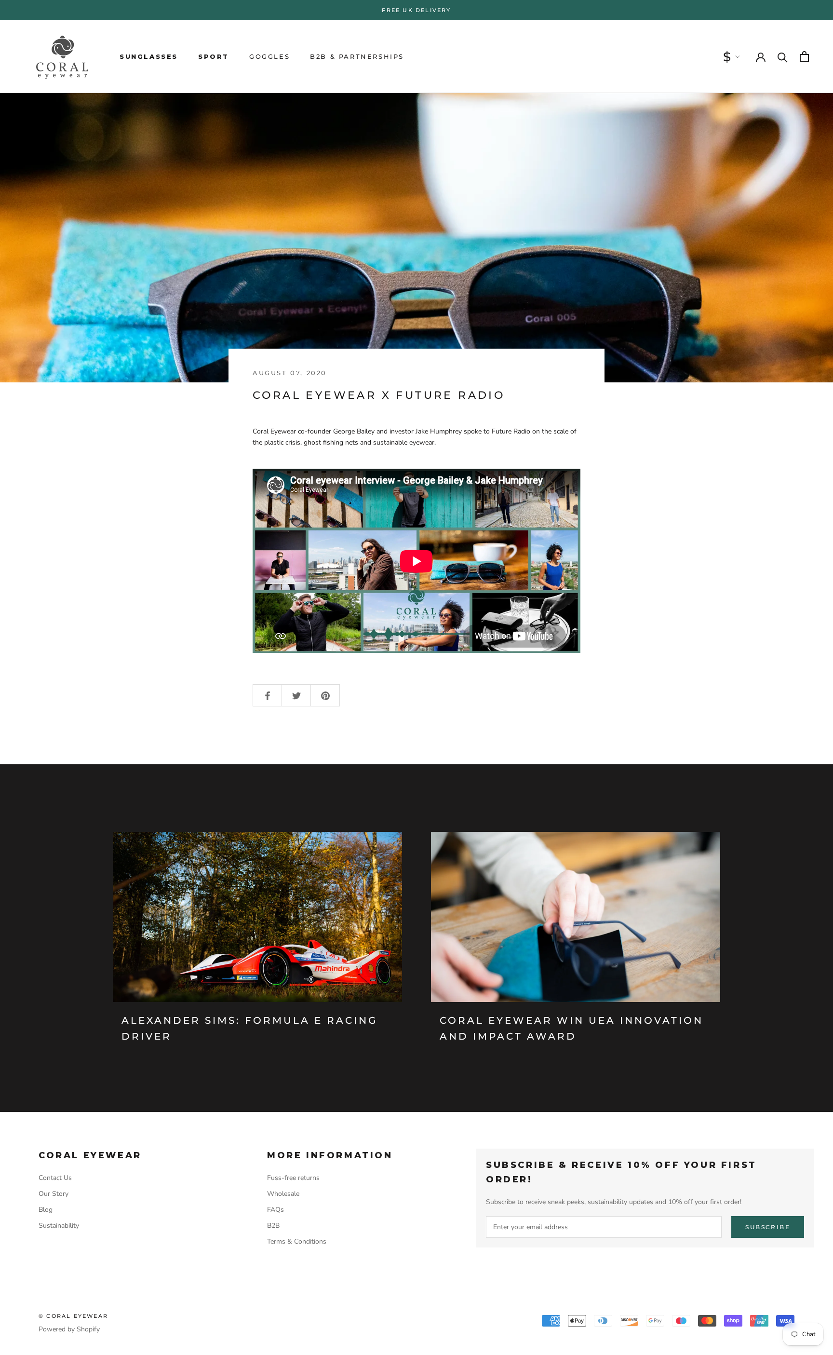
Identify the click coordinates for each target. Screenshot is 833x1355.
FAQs (275, 1209)
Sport (213, 56)
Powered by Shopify (69, 1329)
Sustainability (59, 1225)
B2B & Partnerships (357, 56)
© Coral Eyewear (73, 1316)
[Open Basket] (804, 56)
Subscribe (767, 1227)
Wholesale (283, 1193)
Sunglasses (149, 56)
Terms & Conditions (296, 1241)
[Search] (783, 57)
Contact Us (55, 1177)
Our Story (53, 1193)
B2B (273, 1225)
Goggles (269, 56)
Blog (46, 1209)
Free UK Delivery (416, 10)
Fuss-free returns (293, 1177)
